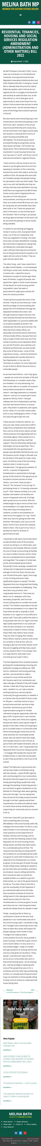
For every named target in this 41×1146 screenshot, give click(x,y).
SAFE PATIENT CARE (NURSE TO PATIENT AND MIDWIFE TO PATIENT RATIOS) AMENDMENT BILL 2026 (18, 1059)
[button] (20, 15)
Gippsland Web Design (23, 1143)
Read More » (7, 1050)
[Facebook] (29, 22)
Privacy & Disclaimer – (20, 1138)
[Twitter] (33, 22)
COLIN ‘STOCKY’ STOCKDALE (15, 1072)
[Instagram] (38, 22)
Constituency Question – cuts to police (20, 1083)
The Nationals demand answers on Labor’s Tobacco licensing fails (18, 1095)
